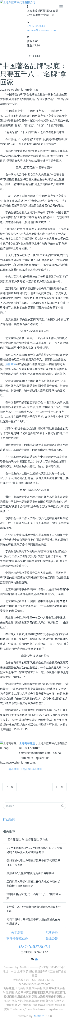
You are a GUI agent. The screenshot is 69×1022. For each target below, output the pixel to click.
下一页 (59, 787)
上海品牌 (25, 769)
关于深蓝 (17, 932)
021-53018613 (36, 26)
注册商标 (10, 364)
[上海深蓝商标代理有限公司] (17, 2)
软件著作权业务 (17, 938)
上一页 (10, 787)
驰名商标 (36, 769)
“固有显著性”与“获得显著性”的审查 (27, 839)
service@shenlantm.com (42, 30)
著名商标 (13, 769)
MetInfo (39, 1016)
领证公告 (52, 938)
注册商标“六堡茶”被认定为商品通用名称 (30, 873)
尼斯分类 (52, 932)
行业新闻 (9, 819)
